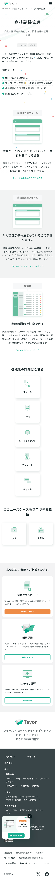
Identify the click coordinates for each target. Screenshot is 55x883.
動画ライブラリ (26, 810)
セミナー (39, 810)
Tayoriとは (10, 756)
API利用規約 (9, 857)
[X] (38, 874)
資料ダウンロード (27, 611)
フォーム (9, 778)
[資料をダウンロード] (16, 824)
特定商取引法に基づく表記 (31, 857)
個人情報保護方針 (24, 852)
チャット (9, 781)
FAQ (18, 778)
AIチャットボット (30, 778)
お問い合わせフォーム (29, 796)
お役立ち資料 (11, 810)
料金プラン (32, 756)
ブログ (9, 813)
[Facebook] (47, 874)
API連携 (35, 785)
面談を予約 (27, 700)
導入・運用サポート (32, 799)
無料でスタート (27, 657)
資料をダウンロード (16, 835)
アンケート (44, 778)
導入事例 (8, 762)
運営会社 (8, 852)
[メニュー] (50, 3)
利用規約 (39, 852)
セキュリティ (12, 785)
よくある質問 (11, 796)
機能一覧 (10, 774)
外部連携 (25, 785)
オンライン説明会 (13, 799)
